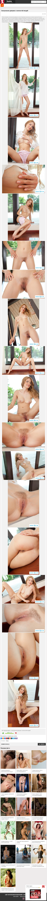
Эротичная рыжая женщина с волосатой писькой (38, 842)
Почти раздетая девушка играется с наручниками (37, 818)
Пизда (7, 740)
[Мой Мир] (5, 738)
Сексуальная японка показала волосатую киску (23, 865)
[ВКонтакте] (1, 738)
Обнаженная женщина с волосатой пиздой (22, 794)
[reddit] (10, 738)
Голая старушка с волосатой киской (7, 794)
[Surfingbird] (13, 738)
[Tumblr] (15, 738)
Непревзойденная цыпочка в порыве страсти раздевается (7, 889)
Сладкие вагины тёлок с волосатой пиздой (37, 771)
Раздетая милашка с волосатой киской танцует (7, 771)
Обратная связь (23, 896)
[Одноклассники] (3, 738)
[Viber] (17, 738)
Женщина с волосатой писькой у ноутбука (8, 865)
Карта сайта (15, 896)
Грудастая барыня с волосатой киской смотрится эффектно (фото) (23, 818)
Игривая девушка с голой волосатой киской (6, 842)
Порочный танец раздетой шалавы (22, 842)
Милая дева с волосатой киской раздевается (22, 771)
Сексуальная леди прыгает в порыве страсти (7, 818)
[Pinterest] (6, 738)
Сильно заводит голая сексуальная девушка (37, 794)
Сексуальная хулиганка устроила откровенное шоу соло (38, 865)
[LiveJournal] (11, 738)
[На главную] (8, 2)
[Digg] (8, 738)
